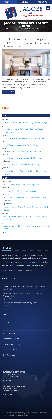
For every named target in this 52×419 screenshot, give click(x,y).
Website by (22, 415)
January (5, 167)
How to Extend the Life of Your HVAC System (23, 158)
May (4, 141)
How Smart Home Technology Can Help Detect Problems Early (22, 296)
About (11, 270)
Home (4, 270)
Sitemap (28, 270)
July (4, 125)
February (6, 161)
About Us (7, 322)
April (4, 148)
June (4, 135)
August (5, 119)
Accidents (43, 2)
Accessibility (9, 415)
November (6, 188)
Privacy (35, 412)
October (5, 194)
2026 (4, 116)
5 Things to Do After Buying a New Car (20, 191)
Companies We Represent (14, 349)
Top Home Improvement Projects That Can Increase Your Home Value (26, 41)
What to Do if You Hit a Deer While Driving (21, 164)
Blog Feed (8, 108)
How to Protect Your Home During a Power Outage (25, 122)
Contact (20, 270)
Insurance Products (11, 338)
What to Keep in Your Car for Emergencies (21, 184)
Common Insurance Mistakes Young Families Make (25, 138)
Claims (25, 2)
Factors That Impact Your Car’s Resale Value (22, 151)
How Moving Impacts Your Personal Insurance (23, 145)
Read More (7, 92)
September (7, 204)
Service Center (9, 333)
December (6, 181)
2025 (4, 178)
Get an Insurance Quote (13, 344)
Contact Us (7, 328)
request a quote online (32, 262)
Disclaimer (44, 412)
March (5, 154)
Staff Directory (9, 355)
